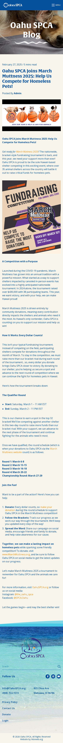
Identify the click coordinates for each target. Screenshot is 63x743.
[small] (48, 676)
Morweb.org (37, 739)
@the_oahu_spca (24, 594)
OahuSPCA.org (40, 587)
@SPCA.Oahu (21, 597)
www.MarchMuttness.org (16, 554)
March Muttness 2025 (27, 151)
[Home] (12, 5)
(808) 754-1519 (10, 693)
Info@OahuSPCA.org (13, 688)
